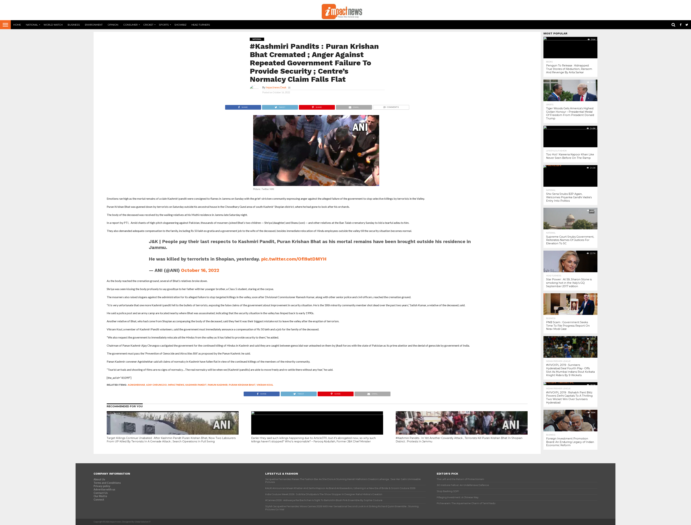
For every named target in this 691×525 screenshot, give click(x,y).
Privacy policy (102, 486)
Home (17, 24)
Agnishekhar (136, 384)
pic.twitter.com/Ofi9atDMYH (293, 259)
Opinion (113, 24)
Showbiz (180, 24)
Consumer (130, 24)
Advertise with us (104, 489)
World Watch (53, 24)
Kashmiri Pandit (196, 384)
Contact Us (101, 492)
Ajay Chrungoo (156, 384)
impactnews (176, 384)
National (32, 24)
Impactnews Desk (276, 87)
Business (74, 24)
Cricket (148, 24)
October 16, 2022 (200, 270)
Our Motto (100, 496)
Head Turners (200, 24)
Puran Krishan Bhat (242, 384)
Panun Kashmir (218, 384)
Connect (99, 499)
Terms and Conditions (107, 482)
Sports (164, 24)
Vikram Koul (265, 384)
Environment (94, 24)
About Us (99, 479)
